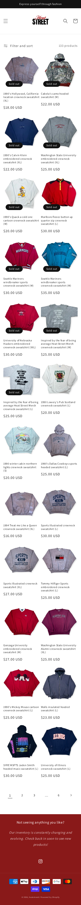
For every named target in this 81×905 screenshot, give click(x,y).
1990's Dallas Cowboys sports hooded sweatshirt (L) (59, 465)
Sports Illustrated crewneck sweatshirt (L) (58, 527)
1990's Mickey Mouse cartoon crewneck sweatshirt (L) (21, 708)
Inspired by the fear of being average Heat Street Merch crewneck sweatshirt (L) (20, 405)
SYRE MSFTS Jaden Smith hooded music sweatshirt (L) (20, 766)
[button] (6, 21)
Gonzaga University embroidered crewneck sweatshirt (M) (17, 649)
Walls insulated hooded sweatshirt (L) (55, 708)
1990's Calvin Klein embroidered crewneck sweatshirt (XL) (17, 158)
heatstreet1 (34, 897)
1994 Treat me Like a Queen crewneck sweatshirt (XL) (20, 527)
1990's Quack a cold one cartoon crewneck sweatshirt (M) (21, 220)
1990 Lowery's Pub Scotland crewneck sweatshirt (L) (58, 403)
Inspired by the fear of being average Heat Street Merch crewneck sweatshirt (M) (58, 344)
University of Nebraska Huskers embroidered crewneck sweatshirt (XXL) (19, 344)
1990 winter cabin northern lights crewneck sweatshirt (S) (20, 467)
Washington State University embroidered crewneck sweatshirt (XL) (58, 158)
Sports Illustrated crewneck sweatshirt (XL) (20, 585)
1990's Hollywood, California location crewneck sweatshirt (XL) (21, 97)
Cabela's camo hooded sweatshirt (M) (55, 95)
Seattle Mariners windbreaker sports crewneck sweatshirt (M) (18, 282)
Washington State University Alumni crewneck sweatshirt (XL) (58, 649)
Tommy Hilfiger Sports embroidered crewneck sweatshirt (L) (55, 587)
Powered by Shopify (50, 897)
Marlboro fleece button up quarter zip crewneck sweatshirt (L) (57, 220)
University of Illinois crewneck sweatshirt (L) (56, 766)
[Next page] (71, 795)
